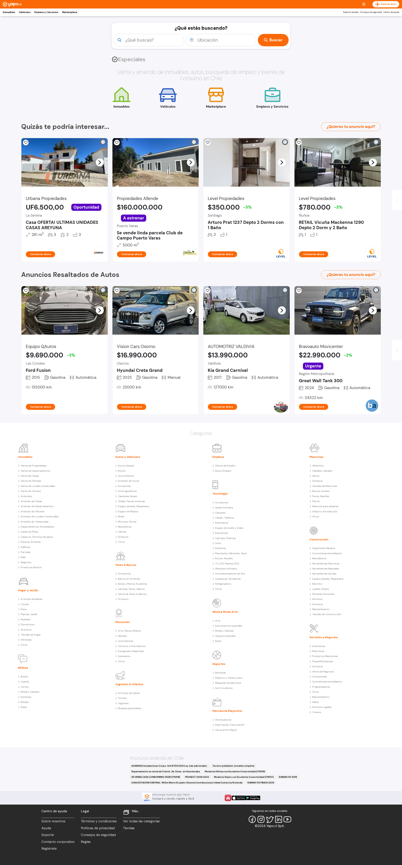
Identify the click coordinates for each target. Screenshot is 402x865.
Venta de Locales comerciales (38, 486)
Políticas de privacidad (98, 828)
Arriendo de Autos (128, 480)
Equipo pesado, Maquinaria (133, 506)
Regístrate (49, 848)
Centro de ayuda (391, 12)
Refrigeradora (223, 583)
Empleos (218, 457)
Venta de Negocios (323, 671)
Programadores (321, 686)
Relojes (25, 702)
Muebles (25, 619)
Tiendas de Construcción (326, 614)
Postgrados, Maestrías (131, 651)
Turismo (316, 712)
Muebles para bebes (129, 708)
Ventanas (26, 639)
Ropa (24, 707)
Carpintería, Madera (323, 548)
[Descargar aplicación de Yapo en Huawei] (228, 797)
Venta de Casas (30, 475)
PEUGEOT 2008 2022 (197, 777)
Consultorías (319, 676)
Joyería (25, 681)
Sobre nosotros (53, 821)
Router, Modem (224, 558)
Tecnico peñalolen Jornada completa (233, 765)
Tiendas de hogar (31, 634)
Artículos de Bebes (31, 599)
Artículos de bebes (129, 693)
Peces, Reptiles (320, 496)
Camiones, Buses (127, 496)
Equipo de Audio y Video (229, 528)
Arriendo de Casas (31, 501)
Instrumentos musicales (228, 625)
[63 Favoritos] (208, 142)
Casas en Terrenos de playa (37, 537)
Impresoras (221, 533)
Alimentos (318, 465)
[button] (100, 162)
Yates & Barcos (125, 565)
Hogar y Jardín (28, 590)
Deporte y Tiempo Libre (228, 677)
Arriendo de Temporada (34, 521)
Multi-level (318, 651)
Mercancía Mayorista (227, 711)
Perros (316, 501)
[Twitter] (269, 819)
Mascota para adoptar (325, 506)
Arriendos (26, 496)
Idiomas (122, 636)
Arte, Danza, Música (129, 630)
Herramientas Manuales (325, 568)
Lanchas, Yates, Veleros (131, 589)
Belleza (23, 668)
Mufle (121, 516)
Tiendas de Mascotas (324, 486)
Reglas (86, 842)
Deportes (218, 664)
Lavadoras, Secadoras (228, 578)
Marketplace (69, 12)
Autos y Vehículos (127, 457)
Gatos (315, 475)
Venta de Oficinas (31, 480)
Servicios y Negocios (324, 637)
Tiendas (129, 828)
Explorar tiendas (351, 12)
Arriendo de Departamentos (37, 506)
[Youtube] (287, 819)
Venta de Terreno (31, 491)
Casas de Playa (29, 531)
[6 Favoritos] (117, 142)
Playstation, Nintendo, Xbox (231, 553)
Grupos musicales (225, 636)
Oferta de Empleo (225, 465)
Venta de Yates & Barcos (132, 594)
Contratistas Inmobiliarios (327, 553)
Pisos (24, 609)
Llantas (122, 531)
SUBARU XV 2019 (288, 777)
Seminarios (124, 656)
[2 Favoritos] (208, 290)
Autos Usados (126, 465)
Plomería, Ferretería (323, 594)
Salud (315, 702)
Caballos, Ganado (322, 470)
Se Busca (123, 537)
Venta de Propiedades (33, 465)
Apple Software (224, 507)
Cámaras (220, 512)
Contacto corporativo (58, 842)
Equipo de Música (128, 511)
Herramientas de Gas (324, 573)
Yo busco (123, 599)
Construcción (319, 539)
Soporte (47, 835)
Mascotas (316, 457)
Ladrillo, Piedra (320, 589)
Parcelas (25, 552)
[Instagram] (261, 819)
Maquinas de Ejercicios (228, 682)
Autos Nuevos (126, 475)
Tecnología (220, 494)
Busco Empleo (223, 470)
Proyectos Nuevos (31, 567)
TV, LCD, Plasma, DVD (227, 563)
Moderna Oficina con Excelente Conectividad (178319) (235, 771)
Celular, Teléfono (224, 517)
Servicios (317, 599)
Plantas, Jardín (29, 614)
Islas (23, 557)
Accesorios (124, 486)
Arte (217, 620)
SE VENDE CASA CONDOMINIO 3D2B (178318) (155, 777)
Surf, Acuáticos (224, 688)
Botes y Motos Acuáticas (132, 583)
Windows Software (226, 568)
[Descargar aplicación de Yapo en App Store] (239, 798)
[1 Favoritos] (26, 142)
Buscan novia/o (321, 491)
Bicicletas (220, 672)
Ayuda (46, 828)
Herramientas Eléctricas (326, 563)
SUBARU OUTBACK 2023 (260, 782)
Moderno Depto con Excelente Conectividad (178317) (244, 777)
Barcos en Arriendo (129, 578)
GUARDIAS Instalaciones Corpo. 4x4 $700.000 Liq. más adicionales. (169, 765)
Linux (218, 543)
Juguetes (123, 703)
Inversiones (318, 646)
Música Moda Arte (225, 612)
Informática (221, 522)
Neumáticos (125, 526)
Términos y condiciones (99, 821)
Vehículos (24, 12)
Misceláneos (319, 558)
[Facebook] (252, 819)
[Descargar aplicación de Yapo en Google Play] (253, 798)
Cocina (25, 604)
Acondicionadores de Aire (230, 573)
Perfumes (26, 697)
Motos (121, 470)
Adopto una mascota (324, 511)
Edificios (25, 547)
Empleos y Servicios (46, 12)
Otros (24, 645)
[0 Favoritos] (299, 142)
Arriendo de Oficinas (32, 511)
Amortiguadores (127, 491)
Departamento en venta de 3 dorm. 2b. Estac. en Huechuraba (165, 771)
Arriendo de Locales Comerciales (40, 516)
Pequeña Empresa (322, 661)
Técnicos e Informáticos (131, 646)
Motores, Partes (127, 521)
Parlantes (220, 548)
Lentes (25, 686)
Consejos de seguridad (371, 12)
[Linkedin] (278, 819)
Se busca (26, 629)
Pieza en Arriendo (31, 542)
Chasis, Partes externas (131, 501)
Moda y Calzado (30, 691)
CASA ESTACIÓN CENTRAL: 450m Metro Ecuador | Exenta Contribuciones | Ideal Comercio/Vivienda (186, 782)
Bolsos (24, 676)
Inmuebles (9, 12)
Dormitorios (27, 624)
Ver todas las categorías (141, 821)
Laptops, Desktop (225, 538)
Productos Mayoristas (325, 656)
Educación (122, 622)
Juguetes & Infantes (129, 684)
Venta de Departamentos (35, 470)
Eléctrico (317, 583)
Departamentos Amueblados (37, 526)
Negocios (26, 562)
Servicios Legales (322, 707)
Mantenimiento (320, 609)
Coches (122, 698)
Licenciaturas (125, 641)
